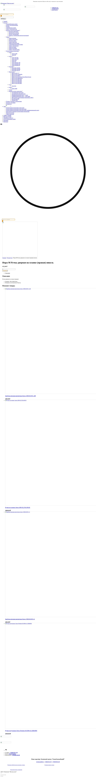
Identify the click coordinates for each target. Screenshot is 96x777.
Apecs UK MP (15, 58)
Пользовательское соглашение (16, 769)
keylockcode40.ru (40, 761)
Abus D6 (14, 55)
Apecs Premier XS (16, 64)
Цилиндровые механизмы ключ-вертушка (16, 109)
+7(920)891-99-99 (55, 8)
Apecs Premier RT (16, 65)
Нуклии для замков (10, 102)
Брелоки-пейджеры (13, 31)
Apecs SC (14, 61)
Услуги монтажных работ (9, 119)
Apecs (10, 56)
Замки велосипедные (14, 43)
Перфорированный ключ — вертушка (21, 96)
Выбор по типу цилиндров (15, 91)
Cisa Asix (14, 86)
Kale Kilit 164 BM (16, 69)
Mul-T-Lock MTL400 (17, 80)
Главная (5, 21)
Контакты (5, 121)
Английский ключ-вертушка (19, 93)
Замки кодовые (12, 47)
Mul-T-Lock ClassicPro (17, 74)
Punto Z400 (14, 88)
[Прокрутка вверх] (1, 773)
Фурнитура (9, 104)
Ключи (7, 26)
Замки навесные (13, 42)
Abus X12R (14, 53)
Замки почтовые (13, 48)
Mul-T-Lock (11, 71)
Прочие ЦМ (15, 100)
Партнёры (5, 120)
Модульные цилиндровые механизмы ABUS (22, 97)
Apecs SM (14, 60)
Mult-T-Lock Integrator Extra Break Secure (21, 77)
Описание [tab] (7, 273)
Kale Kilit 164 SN (16, 70)
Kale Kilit (11, 66)
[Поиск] (1, 16)
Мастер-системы (10, 112)
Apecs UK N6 (15, 57)
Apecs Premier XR (16, 62)
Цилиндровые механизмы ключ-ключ (15, 107)
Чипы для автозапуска (11, 29)
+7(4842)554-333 (48, 761)
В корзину (5, 270)
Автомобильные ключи (11, 24)
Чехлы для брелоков (14, 34)
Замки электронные (13, 45)
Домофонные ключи (11, 27)
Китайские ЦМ (15, 98)
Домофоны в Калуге (8, 117)
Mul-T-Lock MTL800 (17, 83)
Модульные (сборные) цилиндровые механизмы (17, 111)
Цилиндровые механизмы (12, 51)
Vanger (10, 89)
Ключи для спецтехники (12, 25)
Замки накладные (13, 39)
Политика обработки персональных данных (16, 764)
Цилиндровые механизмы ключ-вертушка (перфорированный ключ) (22, 110)
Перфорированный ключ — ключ (20, 95)
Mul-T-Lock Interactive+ (17, 78)
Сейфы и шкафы (7, 115)
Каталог (5, 22)
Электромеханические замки (16, 44)
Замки (7, 37)
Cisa (10, 84)
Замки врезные (12, 38)
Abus (10, 52)
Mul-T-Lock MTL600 (17, 82)
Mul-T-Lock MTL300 (17, 79)
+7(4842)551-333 (14, 752)
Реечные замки (12, 40)
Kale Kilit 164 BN (16, 67)
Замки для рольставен (14, 49)
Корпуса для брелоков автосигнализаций (19, 35)
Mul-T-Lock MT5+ (16, 75)
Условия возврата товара (49, 764)
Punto (10, 87)
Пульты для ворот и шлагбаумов (14, 101)
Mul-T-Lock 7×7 (15, 73)
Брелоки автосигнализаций (12, 30)
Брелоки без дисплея (14, 33)
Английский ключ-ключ (17, 92)
